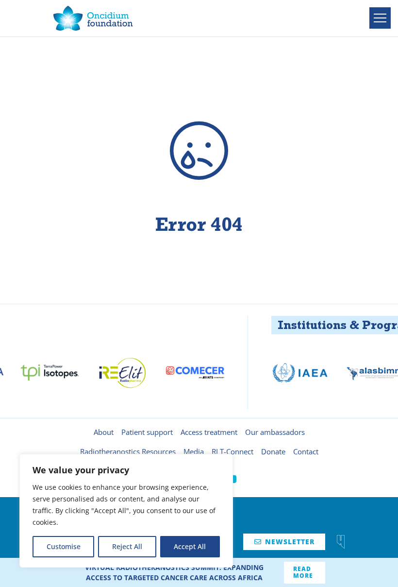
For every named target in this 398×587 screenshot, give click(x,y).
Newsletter (284, 541)
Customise (64, 546)
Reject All (127, 546)
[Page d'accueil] (93, 18)
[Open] (380, 18)
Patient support (147, 432)
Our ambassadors (275, 432)
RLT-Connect (232, 451)
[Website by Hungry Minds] (341, 542)
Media (193, 451)
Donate (273, 451)
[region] (126, 511)
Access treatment (209, 432)
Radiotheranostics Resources (128, 451)
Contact (305, 451)
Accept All (190, 546)
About (104, 432)
